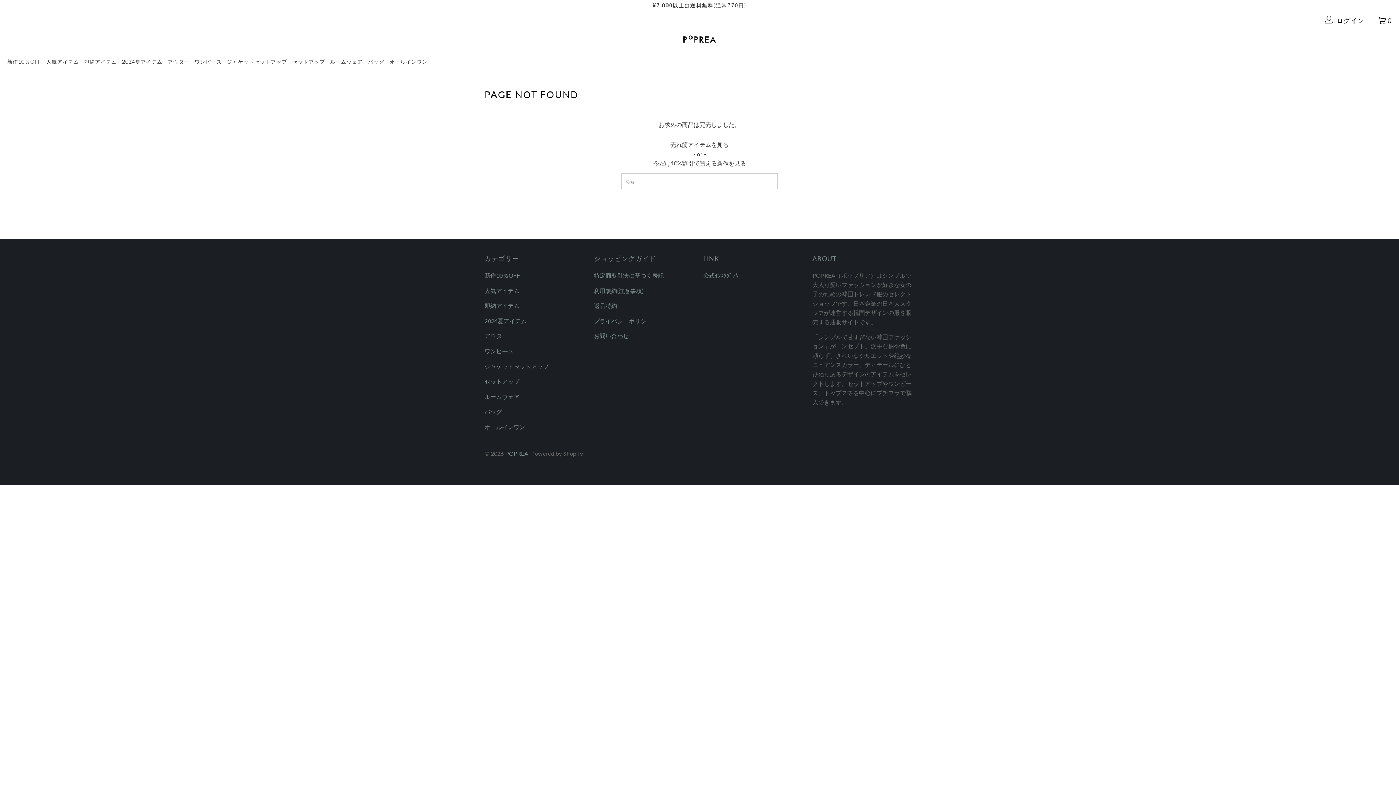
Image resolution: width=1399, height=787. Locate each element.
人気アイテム (62, 62)
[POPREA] (699, 40)
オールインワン (408, 62)
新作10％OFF (24, 62)
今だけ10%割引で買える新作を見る (699, 163)
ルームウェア (346, 62)
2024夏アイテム (142, 62)
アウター (178, 62)
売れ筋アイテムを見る (699, 144)
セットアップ (308, 62)
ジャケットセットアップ (257, 62)
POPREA (516, 453)
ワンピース (208, 62)
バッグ (376, 62)
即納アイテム (100, 62)
